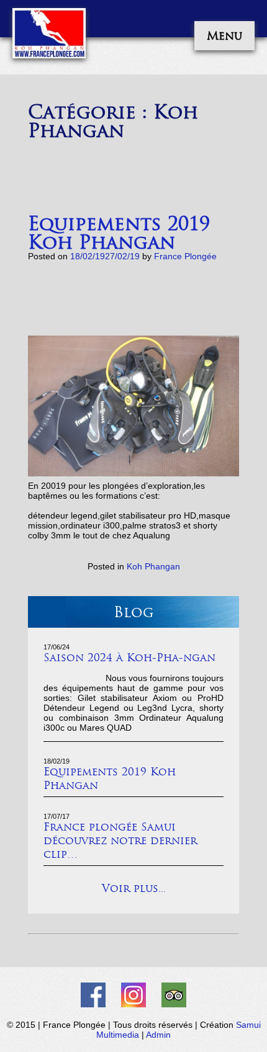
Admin (158, 1035)
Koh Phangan (153, 566)
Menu (224, 36)
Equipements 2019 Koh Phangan (119, 233)
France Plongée (185, 256)
